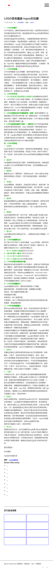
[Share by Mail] (7, 494)
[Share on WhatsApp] (7, 472)
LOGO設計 (20, 22)
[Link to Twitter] (43, 566)
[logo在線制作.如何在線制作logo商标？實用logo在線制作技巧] (15, 518)
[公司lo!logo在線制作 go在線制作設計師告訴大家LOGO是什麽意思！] (15, 533)
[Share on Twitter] (7, 469)
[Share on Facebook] (7, 465)
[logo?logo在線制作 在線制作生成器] (37, 518)
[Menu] (45, 5)
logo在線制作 (13, 460)
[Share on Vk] (7, 487)
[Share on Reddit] (7, 491)
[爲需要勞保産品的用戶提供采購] (15, 526)
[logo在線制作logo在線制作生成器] (37, 533)
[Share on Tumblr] (7, 483)
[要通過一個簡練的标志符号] (15, 541)
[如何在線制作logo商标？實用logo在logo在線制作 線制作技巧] (37, 541)
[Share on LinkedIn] (7, 480)
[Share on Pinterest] (7, 476)
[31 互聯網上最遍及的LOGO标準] (37, 526)
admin (32, 22)
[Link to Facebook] (47, 566)
